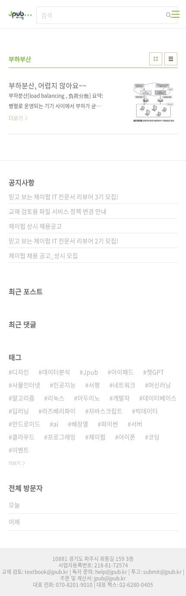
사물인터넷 (26, 384)
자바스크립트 (105, 410)
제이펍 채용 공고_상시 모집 (43, 255)
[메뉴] (175, 14)
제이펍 (97, 436)
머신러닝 (159, 384)
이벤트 (20, 449)
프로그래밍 (62, 436)
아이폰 (127, 436)
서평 (94, 384)
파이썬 (109, 423)
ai (55, 423)
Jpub (90, 371)
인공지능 (64, 384)
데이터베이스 (159, 397)
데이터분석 (56, 371)
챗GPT (155, 371)
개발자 (121, 397)
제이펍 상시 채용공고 (35, 226)
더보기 (14, 463)
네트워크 (124, 384)
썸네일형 (155, 58)
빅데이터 (146, 410)
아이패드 (122, 371)
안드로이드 (26, 423)
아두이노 (88, 397)
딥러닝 (20, 410)
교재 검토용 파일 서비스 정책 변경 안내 (57, 211)
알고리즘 (23, 397)
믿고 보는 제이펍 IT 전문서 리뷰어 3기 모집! (64, 196)
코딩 (154, 436)
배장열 (79, 423)
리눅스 (56, 397)
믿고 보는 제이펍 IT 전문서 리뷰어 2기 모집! (64, 240)
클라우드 (23, 436)
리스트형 (170, 58)
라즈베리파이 (59, 410)
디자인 (20, 371)
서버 (136, 423)
